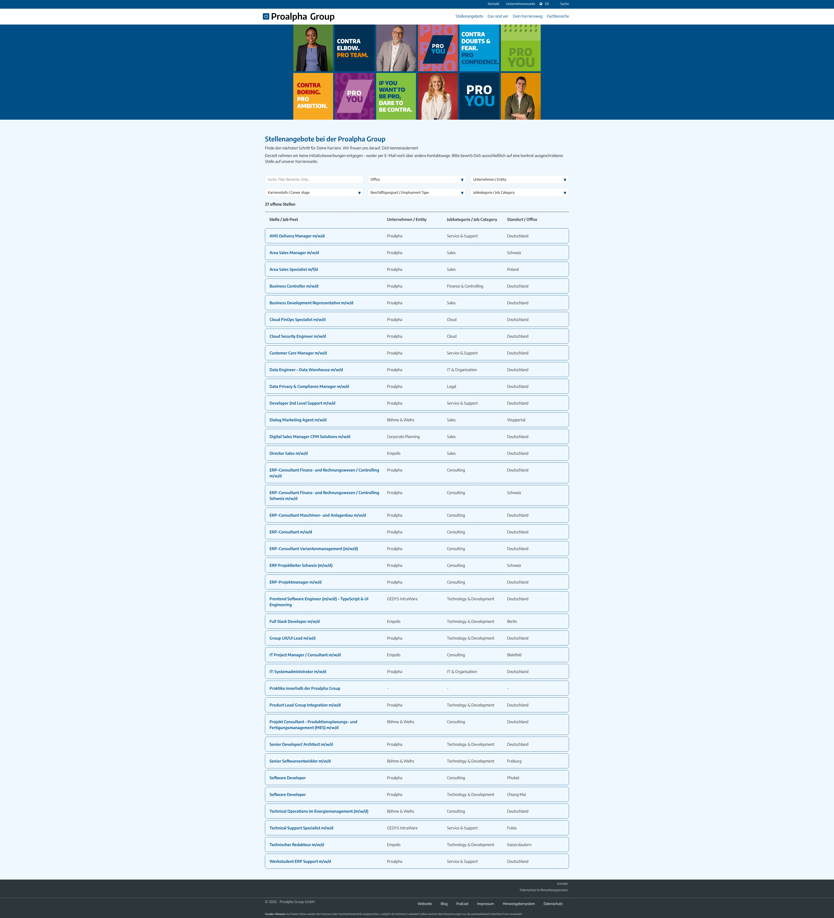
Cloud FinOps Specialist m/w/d (298, 319)
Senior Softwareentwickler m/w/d (300, 760)
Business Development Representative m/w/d (311, 302)
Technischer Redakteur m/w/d (297, 844)
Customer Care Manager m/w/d (298, 352)
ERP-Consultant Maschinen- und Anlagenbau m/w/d (318, 515)
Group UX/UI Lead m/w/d (293, 637)
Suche (564, 4)
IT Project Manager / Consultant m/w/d (305, 654)
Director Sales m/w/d (289, 453)
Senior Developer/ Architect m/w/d (301, 744)
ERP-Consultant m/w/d (291, 531)
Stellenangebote (469, 15)
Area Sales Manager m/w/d (294, 252)
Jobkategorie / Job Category (494, 192)
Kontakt (562, 883)
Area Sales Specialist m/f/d (294, 269)
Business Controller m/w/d (294, 285)
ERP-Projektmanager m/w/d (296, 581)
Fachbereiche (558, 15)
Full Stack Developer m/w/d (295, 621)
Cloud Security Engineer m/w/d (298, 336)
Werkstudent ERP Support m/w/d (300, 861)
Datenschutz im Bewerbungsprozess (544, 890)
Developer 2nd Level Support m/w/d (302, 402)
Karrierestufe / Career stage (288, 192)
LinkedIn (267, 889)
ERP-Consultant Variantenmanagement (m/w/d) (314, 548)
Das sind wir (498, 15)
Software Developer (288, 777)
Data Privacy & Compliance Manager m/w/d (309, 386)
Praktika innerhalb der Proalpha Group (305, 688)
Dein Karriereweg (528, 15)
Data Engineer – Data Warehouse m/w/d (306, 369)
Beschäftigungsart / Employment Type (400, 192)
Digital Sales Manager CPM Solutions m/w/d (310, 436)
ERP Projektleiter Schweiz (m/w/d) (301, 565)
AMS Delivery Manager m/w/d (297, 235)
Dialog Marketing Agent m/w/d (298, 419)
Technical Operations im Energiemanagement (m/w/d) (319, 811)
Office (375, 179)
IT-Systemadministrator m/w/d (298, 671)
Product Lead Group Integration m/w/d (305, 704)
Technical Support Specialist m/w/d (301, 827)
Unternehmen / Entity (489, 179)
